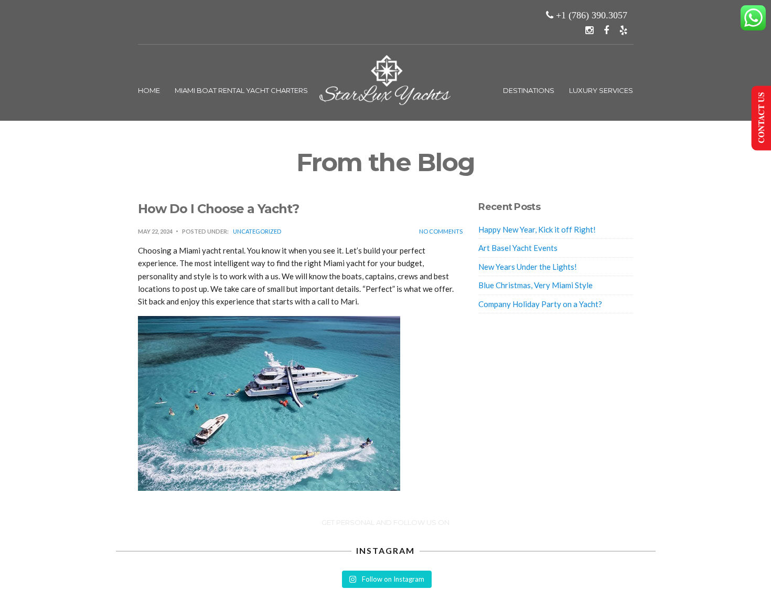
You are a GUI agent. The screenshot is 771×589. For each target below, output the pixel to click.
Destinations (528, 90)
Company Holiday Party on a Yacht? (540, 304)
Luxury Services (601, 90)
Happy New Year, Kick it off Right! (537, 229)
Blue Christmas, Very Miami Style (535, 285)
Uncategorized (257, 231)
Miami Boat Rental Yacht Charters (241, 90)
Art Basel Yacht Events (518, 248)
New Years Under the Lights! (527, 266)
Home (149, 90)
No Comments (441, 231)
